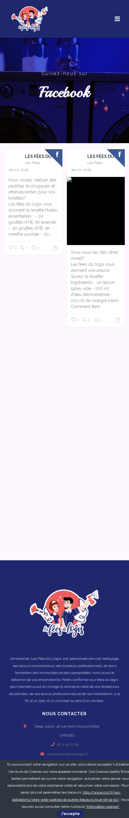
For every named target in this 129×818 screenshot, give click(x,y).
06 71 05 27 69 (67, 744)
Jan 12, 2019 (18, 170)
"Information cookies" (102, 806)
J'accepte (70, 814)
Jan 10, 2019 (81, 170)
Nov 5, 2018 (80, 418)
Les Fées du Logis (41, 156)
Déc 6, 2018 (18, 346)
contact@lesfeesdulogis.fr (67, 754)
